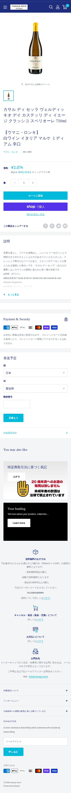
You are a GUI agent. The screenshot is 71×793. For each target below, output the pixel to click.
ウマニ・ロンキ (10, 152)
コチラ (46, 598)
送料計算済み (25, 172)
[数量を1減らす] (14, 182)
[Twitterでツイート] (58, 225)
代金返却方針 (10, 432)
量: (5, 182)
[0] (65, 7)
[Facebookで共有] (45, 225)
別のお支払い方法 (35, 214)
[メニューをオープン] (5, 7)
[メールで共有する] (65, 225)
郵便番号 (7, 396)
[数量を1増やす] (33, 182)
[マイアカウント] (57, 7)
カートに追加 (35, 195)
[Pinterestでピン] (52, 225)
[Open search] (51, 7)
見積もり (13, 417)
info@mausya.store (38, 676)
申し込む (13, 751)
